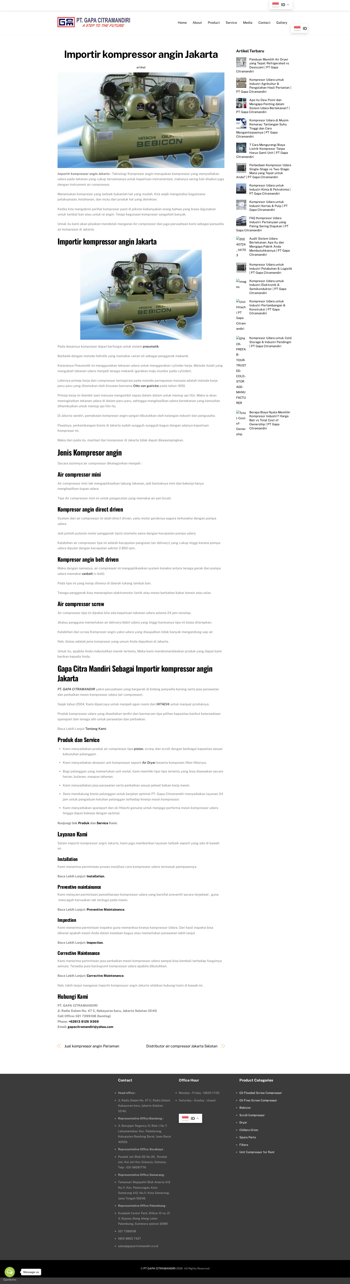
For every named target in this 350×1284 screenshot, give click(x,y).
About (197, 23)
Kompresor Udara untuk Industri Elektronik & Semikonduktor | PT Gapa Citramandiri (267, 286)
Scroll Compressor (252, 1115)
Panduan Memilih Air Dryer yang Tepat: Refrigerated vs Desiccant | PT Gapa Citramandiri (262, 65)
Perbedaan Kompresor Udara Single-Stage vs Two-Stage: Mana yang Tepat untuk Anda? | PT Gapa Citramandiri (263, 171)
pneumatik (151, 346)
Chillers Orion (248, 1130)
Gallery (281, 23)
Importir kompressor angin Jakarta (141, 54)
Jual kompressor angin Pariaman (91, 1046)
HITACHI (163, 704)
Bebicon (245, 1107)
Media (247, 23)
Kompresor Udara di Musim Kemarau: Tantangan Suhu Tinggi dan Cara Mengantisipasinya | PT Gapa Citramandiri (262, 128)
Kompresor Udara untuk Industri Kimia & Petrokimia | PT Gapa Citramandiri (269, 189)
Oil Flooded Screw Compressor (260, 1092)
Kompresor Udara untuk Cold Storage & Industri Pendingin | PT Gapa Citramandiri (270, 342)
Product (214, 23)
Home (182, 23)
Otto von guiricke (146, 386)
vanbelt (87, 574)
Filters (243, 1144)
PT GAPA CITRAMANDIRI (159, 1268)
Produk (83, 823)
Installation (95, 876)
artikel (141, 67)
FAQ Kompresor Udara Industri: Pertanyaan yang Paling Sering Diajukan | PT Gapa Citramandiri (262, 224)
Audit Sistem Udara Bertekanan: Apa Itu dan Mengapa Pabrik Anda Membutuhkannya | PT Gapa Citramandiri (269, 246)
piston (138, 749)
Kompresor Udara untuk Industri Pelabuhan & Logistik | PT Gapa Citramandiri (270, 268)
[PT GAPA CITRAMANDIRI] (94, 24)
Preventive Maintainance (105, 909)
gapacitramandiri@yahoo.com (90, 1027)
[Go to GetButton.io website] (9, 1280)
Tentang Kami (95, 729)
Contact (264, 23)
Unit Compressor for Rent (256, 1152)
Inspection (95, 943)
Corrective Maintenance (105, 976)
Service (231, 23)
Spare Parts (247, 1137)
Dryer (243, 1122)
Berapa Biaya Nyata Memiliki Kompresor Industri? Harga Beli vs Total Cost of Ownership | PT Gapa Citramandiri (269, 420)
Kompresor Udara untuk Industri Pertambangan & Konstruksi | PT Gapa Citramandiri (267, 307)
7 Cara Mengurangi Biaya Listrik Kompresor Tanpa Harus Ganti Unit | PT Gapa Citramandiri (262, 150)
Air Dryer (149, 763)
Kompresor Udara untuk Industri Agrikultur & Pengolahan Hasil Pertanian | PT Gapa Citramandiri (263, 85)
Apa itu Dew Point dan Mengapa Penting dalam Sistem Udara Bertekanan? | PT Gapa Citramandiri (263, 106)
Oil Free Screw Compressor (258, 1100)
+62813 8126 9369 (83, 1021)
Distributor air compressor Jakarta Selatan (182, 1046)
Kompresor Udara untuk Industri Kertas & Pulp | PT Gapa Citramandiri (268, 205)
